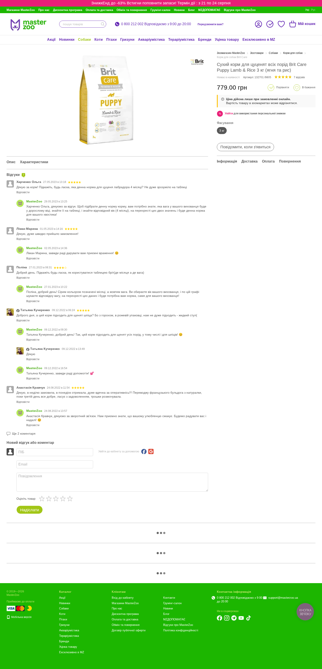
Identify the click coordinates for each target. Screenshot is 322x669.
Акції (51, 39)
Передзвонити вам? (210, 24)
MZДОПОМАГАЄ (209, 10)
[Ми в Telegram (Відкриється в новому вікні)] (234, 618)
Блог (191, 10)
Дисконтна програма (67, 10)
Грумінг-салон (160, 10)
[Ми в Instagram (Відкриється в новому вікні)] (226, 618)
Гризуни (127, 39)
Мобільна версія (21, 617)
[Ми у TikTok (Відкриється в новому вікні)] (248, 618)
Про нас (44, 10)
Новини (179, 10)
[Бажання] (281, 24)
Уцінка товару (227, 39)
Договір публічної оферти (128, 630)
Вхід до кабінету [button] (123, 597)
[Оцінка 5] (70, 498)
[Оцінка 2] (49, 498)
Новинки (66, 39)
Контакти (169, 597)
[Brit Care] (197, 62)
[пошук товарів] (102, 24)
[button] (229, 113)
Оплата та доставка (99, 10)
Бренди (204, 39)
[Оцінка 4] (63, 498)
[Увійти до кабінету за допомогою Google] (151, 451)
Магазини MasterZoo (21, 10)
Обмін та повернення (132, 10)
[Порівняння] (269, 24)
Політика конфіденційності (180, 630)
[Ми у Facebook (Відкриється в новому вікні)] (219, 618)
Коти (98, 39)
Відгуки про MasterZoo (240, 10)
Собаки (84, 39)
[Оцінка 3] (56, 498)
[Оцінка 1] (42, 498)
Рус (313, 10)
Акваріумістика (151, 39)
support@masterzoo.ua (283, 597)
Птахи (111, 39)
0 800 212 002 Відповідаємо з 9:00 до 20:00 (156, 24)
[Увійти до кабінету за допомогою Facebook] (144, 451)
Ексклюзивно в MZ (258, 39)
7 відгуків (299, 77)
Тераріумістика (181, 39)
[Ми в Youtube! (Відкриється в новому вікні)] (241, 618)
